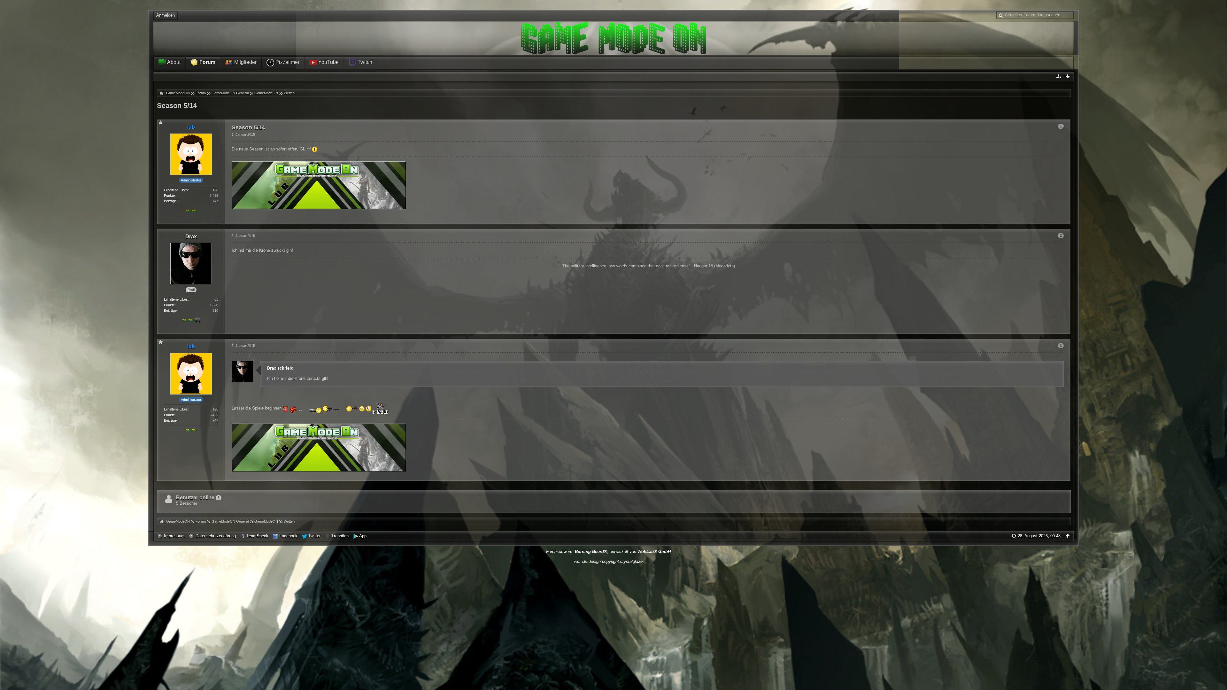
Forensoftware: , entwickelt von (608, 551)
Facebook (288, 535)
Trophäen (340, 535)
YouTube (328, 62)
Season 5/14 (177, 106)
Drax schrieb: (280, 368)
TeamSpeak (257, 535)
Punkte (169, 195)
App (363, 535)
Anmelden (165, 15)
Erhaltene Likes (176, 190)
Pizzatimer (286, 62)
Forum (206, 62)
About (173, 62)
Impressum (174, 535)
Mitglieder (245, 62)
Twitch (364, 62)
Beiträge (170, 201)
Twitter (314, 535)
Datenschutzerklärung (216, 535)
